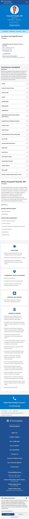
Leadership (12, 31)
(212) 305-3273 (15, 22)
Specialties (5, 31)
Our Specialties (14, 450)
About (23, 31)
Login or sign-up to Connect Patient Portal (12, 57)
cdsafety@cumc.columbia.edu (14, 490)
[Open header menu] (27, 2)
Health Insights (14, 437)
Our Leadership (14, 441)
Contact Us (14, 454)
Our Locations (14, 445)
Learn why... (19, 19)
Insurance (18, 31)
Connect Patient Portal (14, 458)
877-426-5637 (14, 481)
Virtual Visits (14, 467)
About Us (15, 433)
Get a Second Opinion (14, 462)
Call (14, 406)
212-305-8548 (14, 486)
